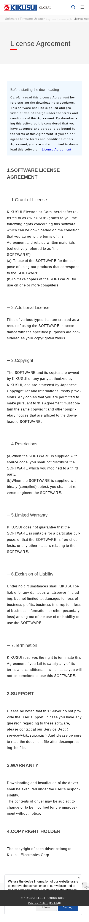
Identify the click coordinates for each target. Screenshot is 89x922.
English (54, 903)
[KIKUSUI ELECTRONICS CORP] (27, 7)
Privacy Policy (38, 903)
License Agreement (56, 149)
